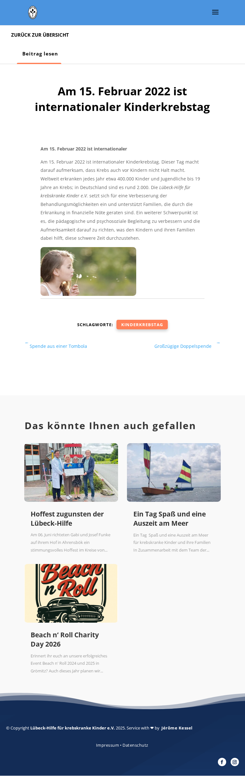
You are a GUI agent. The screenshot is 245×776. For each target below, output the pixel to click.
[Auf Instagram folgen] (235, 762)
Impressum (107, 745)
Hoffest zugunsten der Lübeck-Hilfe (67, 518)
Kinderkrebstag (142, 324)
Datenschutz (135, 745)
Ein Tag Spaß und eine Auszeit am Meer (169, 518)
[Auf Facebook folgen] (222, 762)
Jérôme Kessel (177, 728)
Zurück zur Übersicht (40, 35)
